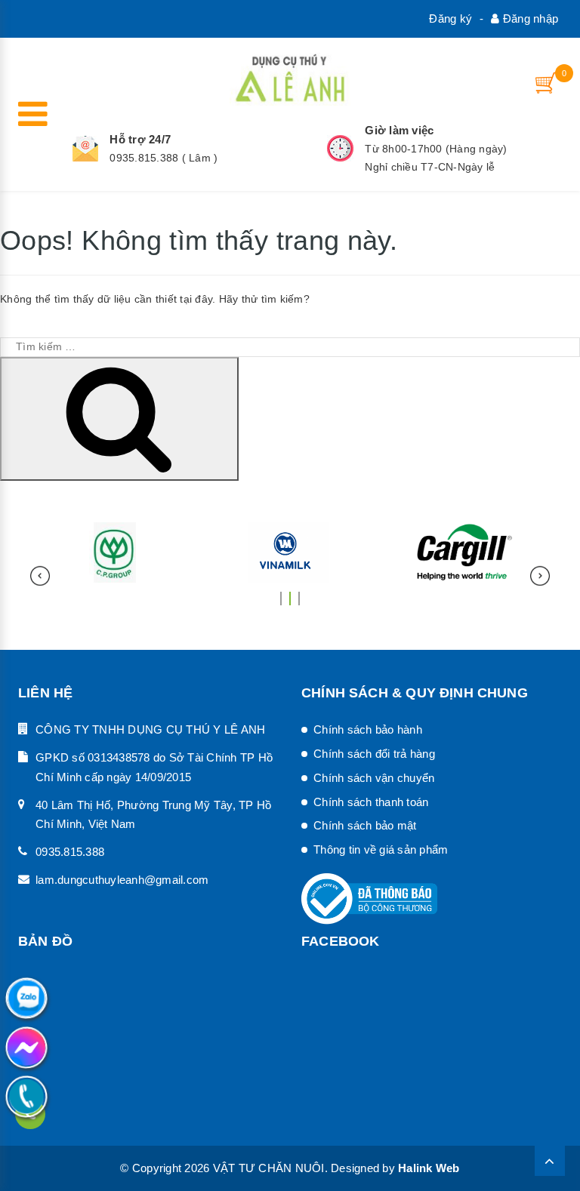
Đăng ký (450, 18)
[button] (281, 592)
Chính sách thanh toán (370, 802)
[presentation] (40, 576)
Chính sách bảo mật (365, 825)
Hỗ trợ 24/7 (140, 139)
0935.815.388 (69, 851)
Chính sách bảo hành (367, 729)
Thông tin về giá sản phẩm (380, 849)
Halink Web (429, 1168)
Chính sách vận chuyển (373, 777)
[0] (546, 83)
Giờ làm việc (399, 130)
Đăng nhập (529, 18)
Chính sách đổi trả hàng (374, 753)
